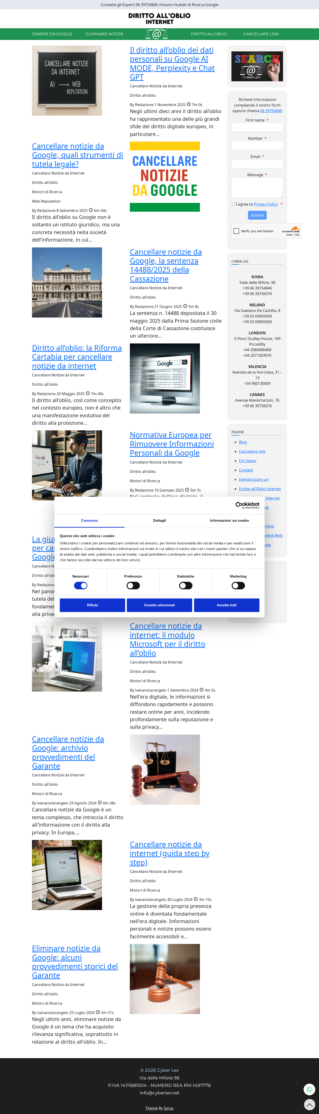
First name (257, 120)
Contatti (246, 470)
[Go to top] (309, 1104)
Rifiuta (92, 605)
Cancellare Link (261, 34)
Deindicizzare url (254, 479)
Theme (151, 1108)
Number (257, 138)
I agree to (259, 204)
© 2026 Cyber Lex (159, 1070)
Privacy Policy (266, 204)
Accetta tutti (227, 605)
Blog (243, 442)
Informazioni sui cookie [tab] (229, 520)
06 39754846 (271, 110)
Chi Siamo (247, 460)
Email (257, 156)
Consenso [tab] (89, 520)
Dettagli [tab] (159, 520)
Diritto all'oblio (209, 34)
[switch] (133, 585)
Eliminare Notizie (105, 34)
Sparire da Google (52, 34)
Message (257, 174)
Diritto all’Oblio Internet (260, 488)
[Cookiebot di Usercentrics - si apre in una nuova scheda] (239, 505)
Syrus (169, 1108)
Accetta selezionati (159, 605)
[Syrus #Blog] (159, 18)
